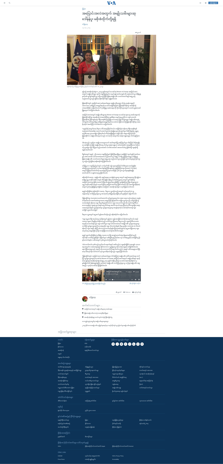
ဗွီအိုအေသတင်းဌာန (113, 274)
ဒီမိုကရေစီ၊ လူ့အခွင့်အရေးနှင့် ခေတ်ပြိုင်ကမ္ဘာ (69, 370)
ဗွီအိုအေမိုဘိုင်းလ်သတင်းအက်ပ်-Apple (95, 446)
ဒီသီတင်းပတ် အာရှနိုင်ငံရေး (119, 377)
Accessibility (115, 459)
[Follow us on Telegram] (129, 344)
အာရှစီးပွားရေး (116, 381)
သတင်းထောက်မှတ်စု (63, 384)
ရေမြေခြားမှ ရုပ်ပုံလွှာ (117, 420)
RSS (86, 343)
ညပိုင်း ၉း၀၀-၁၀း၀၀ (90, 410)
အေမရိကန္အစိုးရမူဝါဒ (90, 459)
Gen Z (141, 377)
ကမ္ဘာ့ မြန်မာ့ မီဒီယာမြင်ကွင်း (65, 391)
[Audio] (200, 3)
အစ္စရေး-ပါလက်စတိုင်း (64, 357)
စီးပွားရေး (87, 374)
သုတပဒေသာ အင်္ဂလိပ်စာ (145, 400)
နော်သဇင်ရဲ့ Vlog (143, 423)
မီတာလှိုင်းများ (88, 436)
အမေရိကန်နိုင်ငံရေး (63, 381)
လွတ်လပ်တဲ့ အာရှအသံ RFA (92, 456)
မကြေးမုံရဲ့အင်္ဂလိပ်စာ (90, 400)
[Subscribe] (142, 344)
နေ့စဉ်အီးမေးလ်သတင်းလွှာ (92, 350)
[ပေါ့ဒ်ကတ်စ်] (138, 344)
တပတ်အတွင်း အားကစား (91, 377)
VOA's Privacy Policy (118, 456)
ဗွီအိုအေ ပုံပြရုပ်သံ (117, 427)
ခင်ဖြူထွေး (85, 24)
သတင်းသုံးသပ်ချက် (63, 374)
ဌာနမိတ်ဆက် (61, 436)
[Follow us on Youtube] (121, 344)
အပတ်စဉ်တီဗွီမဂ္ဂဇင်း (63, 427)
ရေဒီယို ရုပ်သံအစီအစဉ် (64, 423)
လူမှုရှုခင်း (87, 391)
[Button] (138, 32)
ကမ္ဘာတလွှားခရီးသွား (117, 374)
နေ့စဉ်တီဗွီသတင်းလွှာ (63, 420)
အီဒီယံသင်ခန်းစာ (62, 400)
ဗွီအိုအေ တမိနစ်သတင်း (145, 420)
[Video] (205, 3)
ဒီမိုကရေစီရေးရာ (62, 377)
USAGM (60, 456)
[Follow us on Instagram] (125, 344)
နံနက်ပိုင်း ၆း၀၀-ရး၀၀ (63, 410)
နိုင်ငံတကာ (61, 347)
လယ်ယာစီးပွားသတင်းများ (92, 381)
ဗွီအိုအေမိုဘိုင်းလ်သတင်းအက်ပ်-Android (122, 446)
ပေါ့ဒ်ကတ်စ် (88, 347)
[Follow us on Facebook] (113, 344)
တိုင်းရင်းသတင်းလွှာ (144, 367)
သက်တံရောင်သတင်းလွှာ (145, 387)
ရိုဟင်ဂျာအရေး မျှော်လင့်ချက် (120, 391)
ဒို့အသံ (141, 384)
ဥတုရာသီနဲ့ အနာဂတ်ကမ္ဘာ (91, 370)
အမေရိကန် (61, 350)
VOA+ (59, 446)
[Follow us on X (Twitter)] (117, 344)
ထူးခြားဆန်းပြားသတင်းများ (92, 387)
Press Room (61, 459)
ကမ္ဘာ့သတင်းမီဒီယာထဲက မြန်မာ (66, 387)
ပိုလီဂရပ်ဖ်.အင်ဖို (116, 423)
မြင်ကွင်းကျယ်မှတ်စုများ (118, 370)
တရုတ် (59, 353)
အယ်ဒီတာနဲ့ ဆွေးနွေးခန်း (64, 367)
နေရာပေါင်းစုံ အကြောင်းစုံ (146, 381)
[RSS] (133, 344)
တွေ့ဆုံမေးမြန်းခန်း (90, 427)
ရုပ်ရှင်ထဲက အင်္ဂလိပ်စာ (118, 400)
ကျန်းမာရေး (115, 384)
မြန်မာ (84, 9)
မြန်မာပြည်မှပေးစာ (117, 367)
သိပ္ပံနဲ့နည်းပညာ (89, 367)
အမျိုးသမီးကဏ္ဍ (116, 387)
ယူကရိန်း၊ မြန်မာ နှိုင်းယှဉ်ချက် (93, 384)
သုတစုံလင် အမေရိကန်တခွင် (146, 374)
